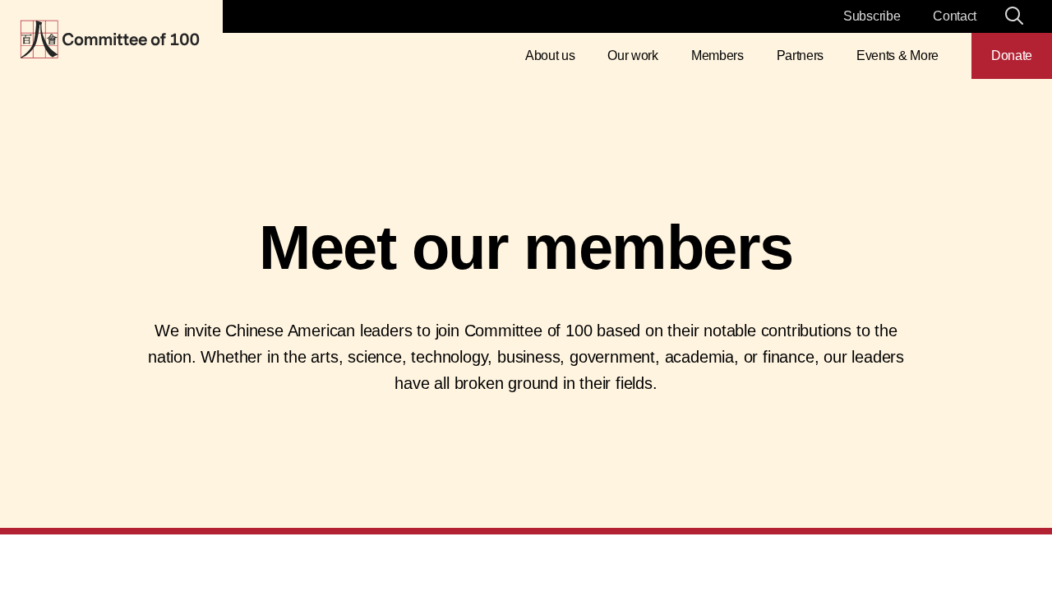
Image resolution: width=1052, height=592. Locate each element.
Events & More (897, 55)
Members (717, 55)
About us (549, 55)
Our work (632, 55)
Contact (954, 16)
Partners (800, 55)
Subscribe (871, 16)
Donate (1011, 55)
